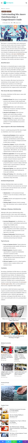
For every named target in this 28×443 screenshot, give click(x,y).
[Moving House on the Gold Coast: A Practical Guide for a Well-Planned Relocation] (7, 349)
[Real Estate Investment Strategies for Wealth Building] (5, 411)
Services (9, 11)
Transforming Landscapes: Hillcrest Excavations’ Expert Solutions (21, 373)
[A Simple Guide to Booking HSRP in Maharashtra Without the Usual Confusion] (7, 367)
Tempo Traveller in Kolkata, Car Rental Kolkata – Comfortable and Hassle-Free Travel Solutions (20, 357)
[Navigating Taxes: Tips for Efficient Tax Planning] (5, 422)
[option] (14, 393)
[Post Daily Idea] (8, 3)
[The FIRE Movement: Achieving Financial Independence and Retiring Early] (5, 428)
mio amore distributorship (18, 54)
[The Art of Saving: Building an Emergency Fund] (5, 416)
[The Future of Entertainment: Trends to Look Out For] (5, 435)
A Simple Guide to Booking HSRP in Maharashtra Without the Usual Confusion (7, 373)
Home (3, 8)
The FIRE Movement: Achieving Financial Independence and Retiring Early (18, 428)
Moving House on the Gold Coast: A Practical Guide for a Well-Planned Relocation (7, 356)
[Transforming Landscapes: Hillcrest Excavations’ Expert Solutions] (21, 367)
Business (8, 8)
